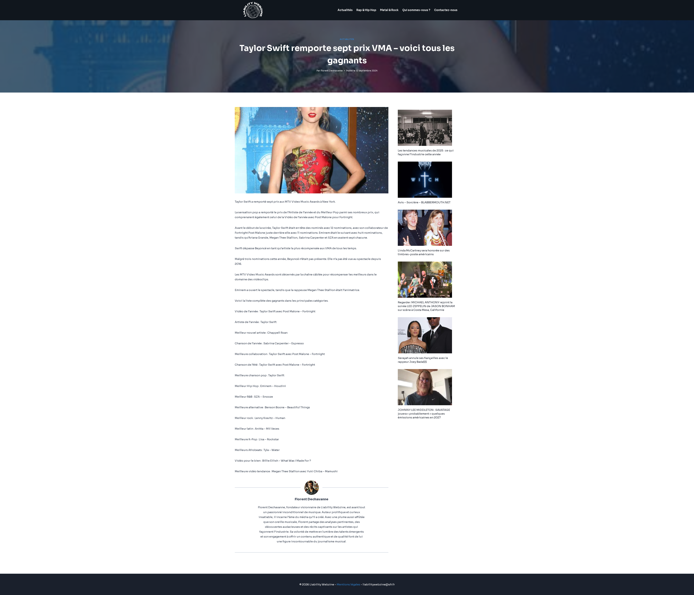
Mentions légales (348, 584)
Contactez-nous (445, 10)
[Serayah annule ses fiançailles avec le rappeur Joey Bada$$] (428, 335)
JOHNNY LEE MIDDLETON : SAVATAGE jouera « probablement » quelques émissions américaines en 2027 (424, 413)
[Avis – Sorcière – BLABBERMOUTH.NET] (428, 180)
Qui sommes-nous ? (416, 10)
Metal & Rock (389, 10)
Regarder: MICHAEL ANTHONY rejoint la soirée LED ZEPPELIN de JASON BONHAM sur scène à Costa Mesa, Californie (426, 306)
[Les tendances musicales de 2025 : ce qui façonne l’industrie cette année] (428, 128)
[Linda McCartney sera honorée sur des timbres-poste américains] (428, 228)
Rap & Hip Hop (366, 10)
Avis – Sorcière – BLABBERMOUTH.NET (424, 202)
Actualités (345, 10)
